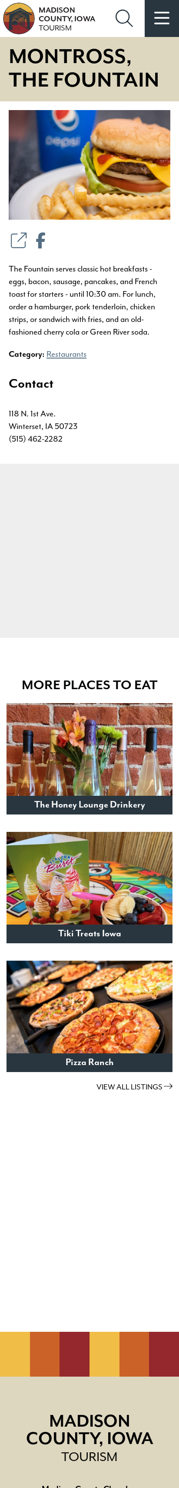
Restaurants (66, 354)
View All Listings (130, 1087)
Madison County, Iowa (67, 19)
